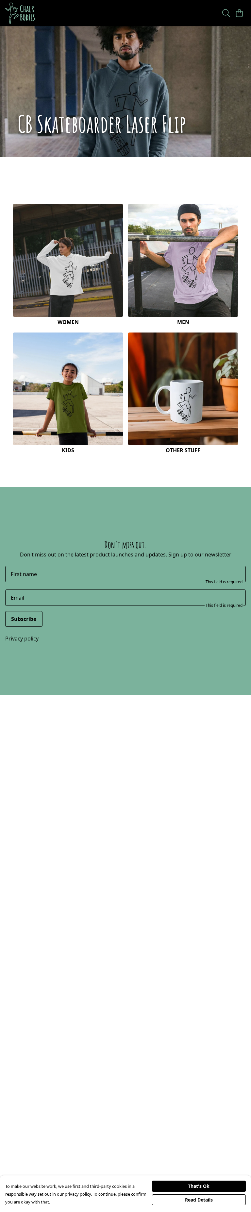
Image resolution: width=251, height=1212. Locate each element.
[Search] (226, 13)
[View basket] (239, 13)
